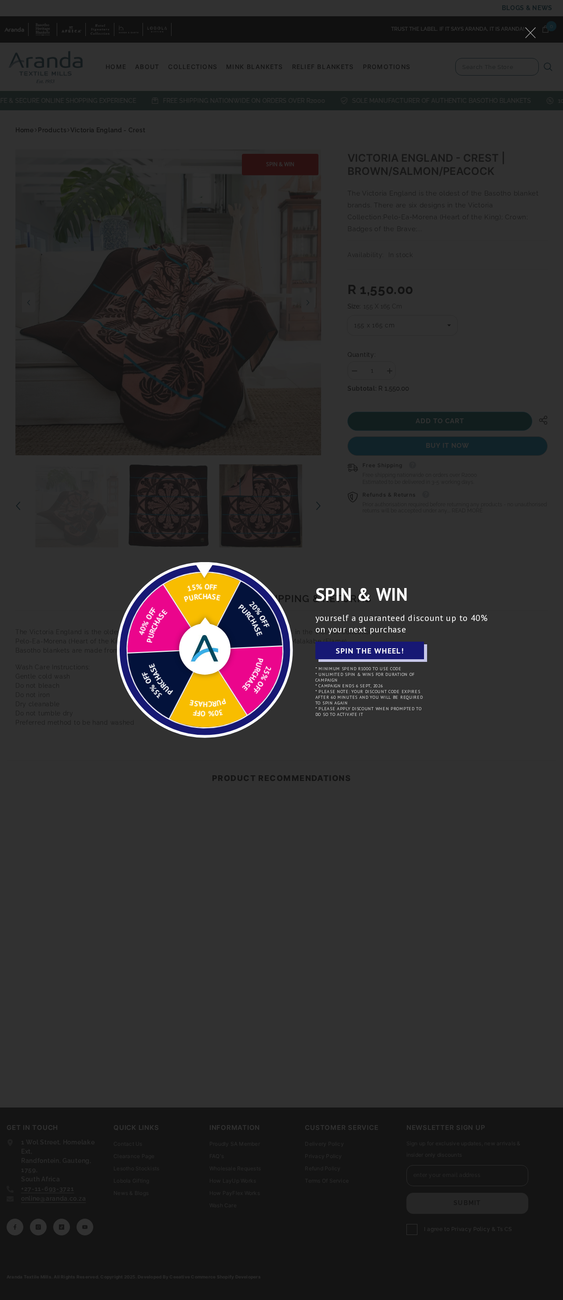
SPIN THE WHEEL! (370, 651)
